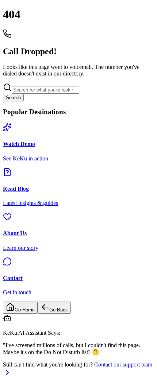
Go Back (58, 310)
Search (13, 97)
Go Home (25, 310)
